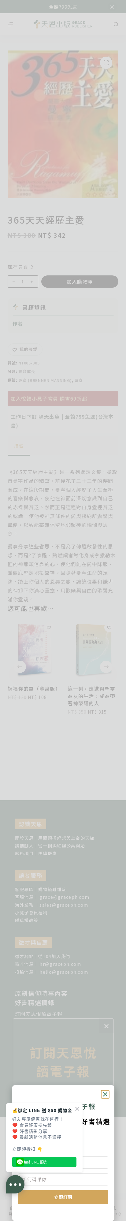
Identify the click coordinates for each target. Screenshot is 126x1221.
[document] (63, 610)
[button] (105, 1094)
